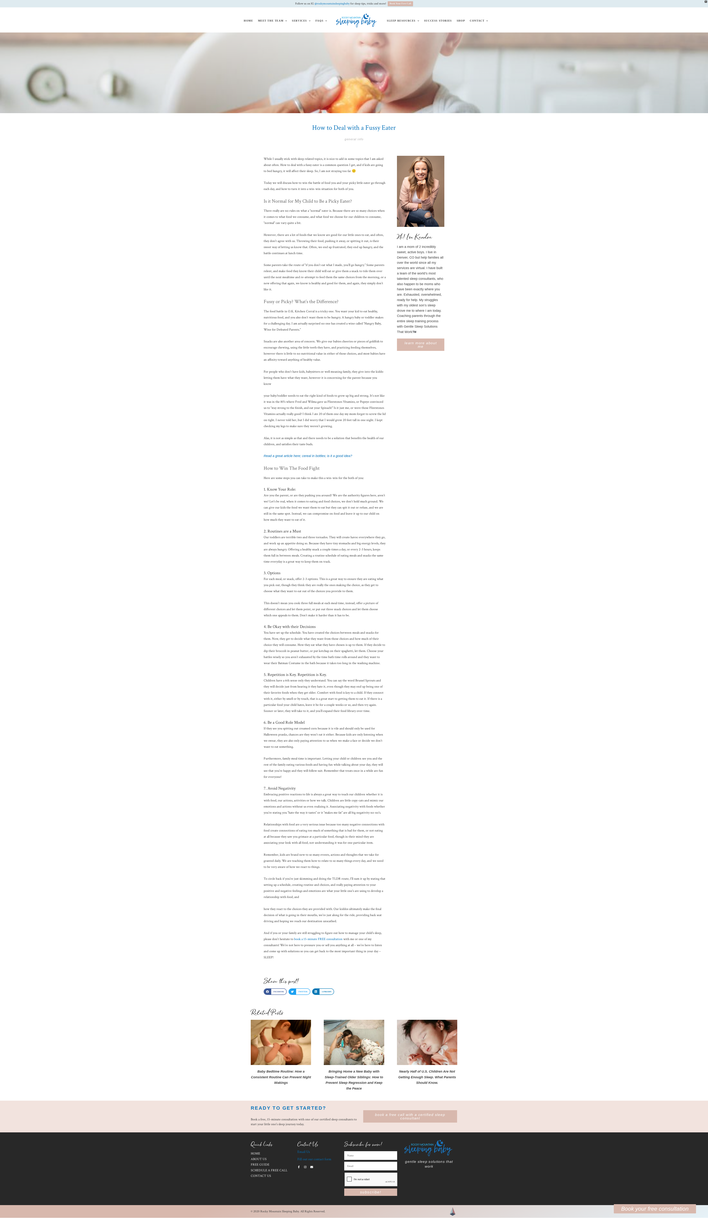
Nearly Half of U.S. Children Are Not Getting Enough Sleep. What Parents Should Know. (427, 1077)
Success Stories (438, 20)
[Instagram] (305, 1167)
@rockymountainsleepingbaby (332, 4)
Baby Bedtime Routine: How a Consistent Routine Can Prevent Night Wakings (281, 1077)
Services (299, 20)
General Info (354, 139)
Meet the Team (271, 20)
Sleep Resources (401, 20)
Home (248, 20)
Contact (477, 20)
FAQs (319, 20)
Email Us (303, 1152)
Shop (461, 20)
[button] (275, 991)
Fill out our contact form (314, 1159)
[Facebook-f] (298, 1167)
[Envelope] (311, 1167)
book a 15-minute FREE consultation (318, 939)
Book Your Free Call (400, 3)
